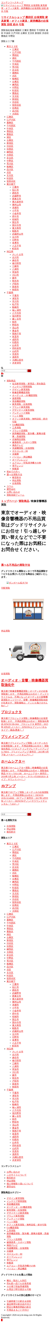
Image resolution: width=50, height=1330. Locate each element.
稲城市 (15, 219)
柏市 (14, 322)
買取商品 (11, 381)
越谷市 (15, 260)
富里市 (15, 336)
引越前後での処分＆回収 (19, 1301)
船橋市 (15, 307)
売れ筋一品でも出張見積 (19, 1283)
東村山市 (16, 204)
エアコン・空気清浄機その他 (26, 463)
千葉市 (15, 295)
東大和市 (16, 228)
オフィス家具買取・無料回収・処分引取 (27, 1225)
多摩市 (15, 243)
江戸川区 (16, 52)
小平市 (15, 210)
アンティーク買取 (21, 413)
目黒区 (15, 108)
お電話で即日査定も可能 (19, 1289)
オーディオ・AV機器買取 (24, 395)
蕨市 (14, 278)
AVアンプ (8, 786)
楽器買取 (16, 398)
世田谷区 (16, 105)
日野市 (15, 240)
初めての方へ (13, 471)
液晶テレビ (17, 445)
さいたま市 (17, 254)
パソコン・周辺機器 (22, 457)
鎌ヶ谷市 (16, 319)
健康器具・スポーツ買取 (24, 442)
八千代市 (16, 313)
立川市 (15, 237)
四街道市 (16, 348)
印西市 (15, 342)
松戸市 (15, 304)
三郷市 (15, 266)
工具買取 (16, 427)
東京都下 (11, 184)
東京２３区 (12, 46)
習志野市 (16, 316)
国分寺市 (16, 225)
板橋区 (15, 78)
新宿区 (15, 99)
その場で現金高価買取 (18, 1286)
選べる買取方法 (14, 474)
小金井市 (16, 213)
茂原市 (15, 357)
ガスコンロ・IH (20, 451)
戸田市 (15, 284)
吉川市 (15, 257)
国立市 (15, 222)
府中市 (15, 216)
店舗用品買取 (18, 439)
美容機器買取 (18, 401)
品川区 (15, 111)
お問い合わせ (13, 492)
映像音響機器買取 (21, 392)
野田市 (15, 325)
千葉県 (10, 292)
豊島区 (15, 93)
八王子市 (16, 245)
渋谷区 (15, 102)
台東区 (15, 81)
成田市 (15, 339)
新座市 (15, 287)
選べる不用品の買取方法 (15, 564)
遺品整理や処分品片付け (19, 1304)
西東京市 (16, 199)
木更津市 (16, 363)
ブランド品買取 (20, 430)
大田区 (15, 114)
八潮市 (15, 269)
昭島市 (15, 231)
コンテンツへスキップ (12, 2)
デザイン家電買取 (21, 389)
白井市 (15, 345)
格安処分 (16, 477)
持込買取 (16, 480)
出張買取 (16, 483)
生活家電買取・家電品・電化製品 (28, 383)
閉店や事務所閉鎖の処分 (19, 1307)
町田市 (15, 248)
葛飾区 (15, 73)
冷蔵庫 (15, 454)
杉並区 (15, 90)
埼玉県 (10, 251)
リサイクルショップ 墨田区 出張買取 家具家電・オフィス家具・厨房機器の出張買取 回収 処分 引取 (24, 21)
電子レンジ (17, 466)
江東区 (15, 49)
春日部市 (16, 263)
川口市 (15, 275)
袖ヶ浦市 (16, 310)
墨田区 (15, 55)
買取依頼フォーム (15, 495)
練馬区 (15, 84)
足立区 (15, 70)
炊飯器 (15, 468)
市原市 (15, 354)
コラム (10, 486)
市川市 (15, 301)
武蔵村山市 (17, 234)
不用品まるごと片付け (18, 1310)
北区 (14, 76)
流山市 (15, 328)
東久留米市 (17, 202)
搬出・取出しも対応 (17, 1280)
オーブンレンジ (20, 460)
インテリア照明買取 (22, 386)
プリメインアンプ (15, 736)
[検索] (29, 370)
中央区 (15, 64)
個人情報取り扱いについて (20, 1184)
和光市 (15, 281)
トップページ (9, 501)
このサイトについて (17, 1175)
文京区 (15, 96)
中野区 (15, 87)
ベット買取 (17, 416)
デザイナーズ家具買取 (23, 410)
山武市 (15, 351)
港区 (14, 58)
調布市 (15, 193)
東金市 (15, 330)
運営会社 (11, 489)
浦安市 (15, 298)
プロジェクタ (11, 712)
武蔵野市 (16, 196)
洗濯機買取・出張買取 (23, 448)
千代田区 (16, 61)
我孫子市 (16, 333)
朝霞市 (15, 289)
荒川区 (15, 67)
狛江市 (15, 190)
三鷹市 (15, 187)
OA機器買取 (18, 425)
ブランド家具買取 (21, 407)
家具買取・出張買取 (22, 404)
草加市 (15, 272)
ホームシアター (13, 761)
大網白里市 (17, 360)
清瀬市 (15, 207)
